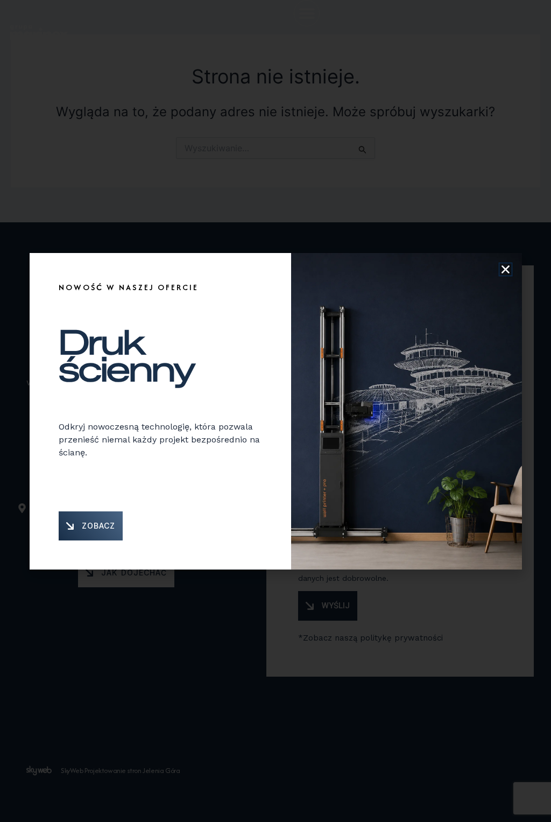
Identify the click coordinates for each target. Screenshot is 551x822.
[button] (505, 269)
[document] (275, 411)
